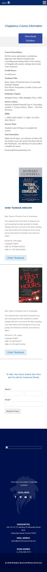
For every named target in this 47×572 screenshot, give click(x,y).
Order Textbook (15, 257)
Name (8, 389)
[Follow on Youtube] (26, 497)
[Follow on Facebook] (16, 497)
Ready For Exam (13, 411)
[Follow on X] (31, 497)
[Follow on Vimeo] (21, 497)
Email (8, 399)
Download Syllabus (30, 38)
